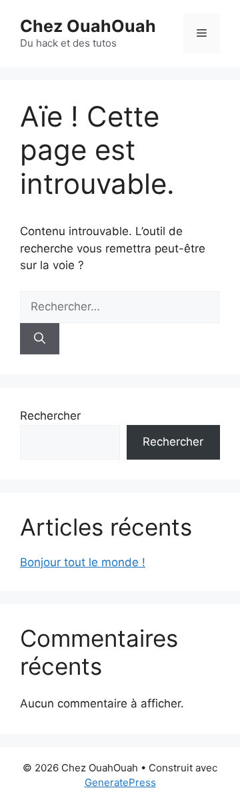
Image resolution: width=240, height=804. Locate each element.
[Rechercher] (39, 339)
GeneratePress (120, 782)
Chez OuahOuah (88, 26)
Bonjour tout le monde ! (82, 562)
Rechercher (50, 415)
